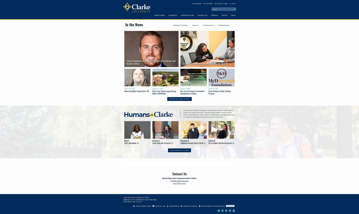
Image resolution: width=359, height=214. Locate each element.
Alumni (224, 15)
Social (194, 25)
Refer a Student (190, 206)
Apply (234, 3)
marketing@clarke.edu (179, 181)
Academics (172, 15)
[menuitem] (181, 25)
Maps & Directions (143, 206)
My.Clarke (208, 3)
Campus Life (202, 15)
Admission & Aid (187, 15)
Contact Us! (160, 206)
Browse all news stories (179, 99)
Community (208, 25)
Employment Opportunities (212, 206)
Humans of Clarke (180, 25)
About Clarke (159, 15)
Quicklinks (197, 3)
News (233, 15)
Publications (224, 25)
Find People (174, 206)
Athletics (214, 15)
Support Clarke (222, 3)
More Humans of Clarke (179, 150)
